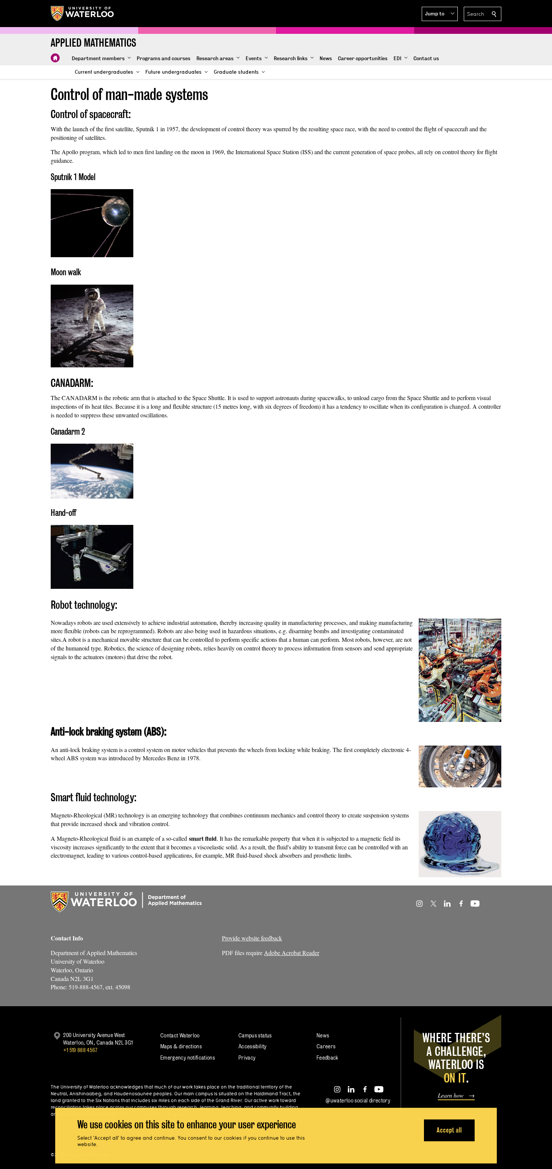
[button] (439, 14)
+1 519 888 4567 (80, 1050)
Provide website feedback (252, 938)
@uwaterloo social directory (358, 1100)
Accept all (449, 1130)
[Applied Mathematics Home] (55, 57)
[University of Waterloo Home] (83, 13)
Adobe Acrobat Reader (291, 953)
